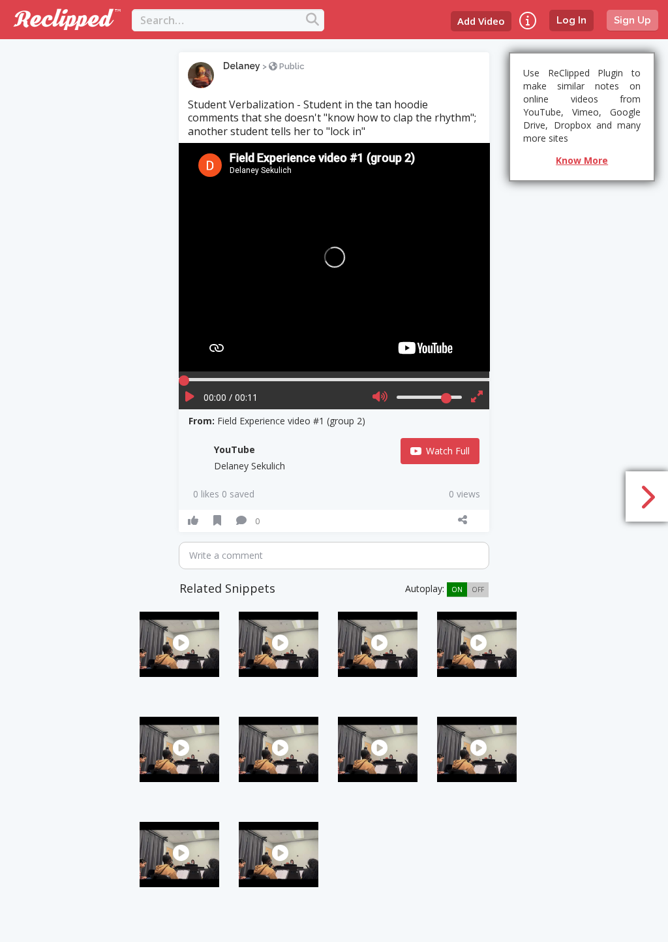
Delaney (241, 66)
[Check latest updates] (527, 20)
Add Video (481, 20)
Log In (571, 20)
